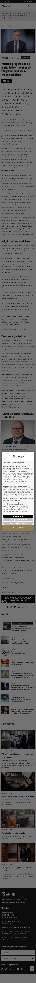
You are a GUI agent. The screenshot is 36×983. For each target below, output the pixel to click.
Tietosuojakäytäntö (18, 528)
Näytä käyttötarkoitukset (18, 523)
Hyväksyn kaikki (18, 516)
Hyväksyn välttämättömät (18, 520)
